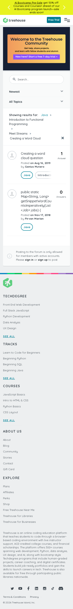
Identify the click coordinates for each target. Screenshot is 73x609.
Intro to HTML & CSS (15, 400)
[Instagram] (44, 588)
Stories (7, 457)
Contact (8, 463)
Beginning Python (14, 358)
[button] (9, 7)
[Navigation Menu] (67, 20)
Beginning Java (13, 370)
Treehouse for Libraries (18, 516)
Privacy (34, 596)
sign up (43, 259)
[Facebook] (28, 588)
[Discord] (61, 588)
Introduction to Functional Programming (26, 122)
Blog (6, 445)
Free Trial (53, 19)
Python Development (16, 316)
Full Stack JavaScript (16, 310)
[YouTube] (20, 588)
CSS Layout (10, 412)
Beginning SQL (12, 364)
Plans (6, 486)
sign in (29, 259)
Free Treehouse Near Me (18, 509)
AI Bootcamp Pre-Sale (28, 2)
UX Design (9, 328)
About (7, 439)
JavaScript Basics (14, 394)
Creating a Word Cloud (25, 138)
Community (10, 451)
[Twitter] (12, 588)
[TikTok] (53, 588)
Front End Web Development (21, 304)
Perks (6, 498)
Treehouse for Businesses (19, 521)
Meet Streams (18, 133)
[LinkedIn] (36, 588)
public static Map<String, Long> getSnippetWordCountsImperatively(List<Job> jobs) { (36, 201)
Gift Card (8, 469)
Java (44, 115)
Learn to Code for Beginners (21, 352)
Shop (6, 504)
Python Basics (12, 406)
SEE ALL (9, 336)
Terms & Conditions (14, 596)
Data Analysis (11, 322)
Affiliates (8, 492)
